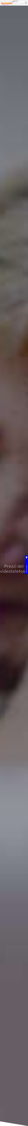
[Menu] (26, 3)
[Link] (8, 2)
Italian (16, 1)
